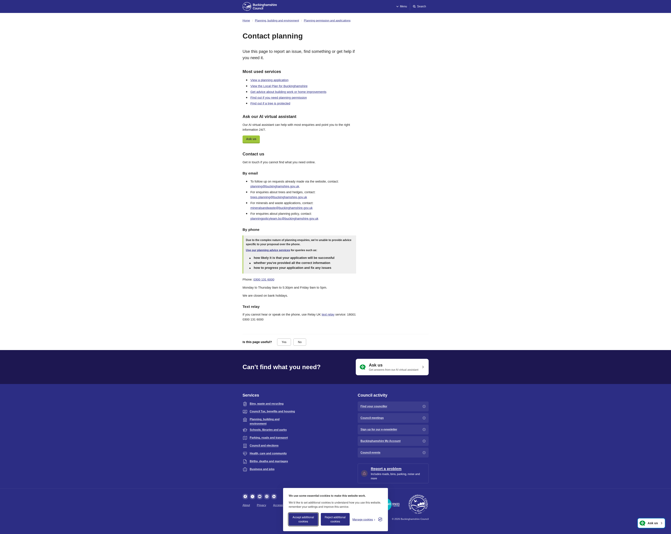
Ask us (251, 139)
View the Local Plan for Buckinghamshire (279, 86)
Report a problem (386, 469)
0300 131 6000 (263, 279)
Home (246, 20)
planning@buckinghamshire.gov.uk (274, 186)
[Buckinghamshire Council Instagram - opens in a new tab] (267, 496)
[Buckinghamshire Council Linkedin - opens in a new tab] (274, 496)
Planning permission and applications (327, 20)
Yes (284, 342)
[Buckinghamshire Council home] (418, 504)
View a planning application (269, 80)
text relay (328, 314)
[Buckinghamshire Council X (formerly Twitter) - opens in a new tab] (252, 496)
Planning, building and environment (277, 20)
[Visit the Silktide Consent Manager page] (380, 519)
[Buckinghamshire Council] (260, 6)
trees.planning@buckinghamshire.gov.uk (278, 197)
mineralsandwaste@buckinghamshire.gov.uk (281, 208)
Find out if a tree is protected (270, 103)
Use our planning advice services (268, 250)
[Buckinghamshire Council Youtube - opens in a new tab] (259, 496)
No (300, 342)
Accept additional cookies (303, 519)
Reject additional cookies (335, 519)
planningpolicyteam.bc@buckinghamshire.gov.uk (284, 218)
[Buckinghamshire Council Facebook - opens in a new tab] (245, 496)
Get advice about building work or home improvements (288, 92)
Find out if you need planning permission (278, 97)
